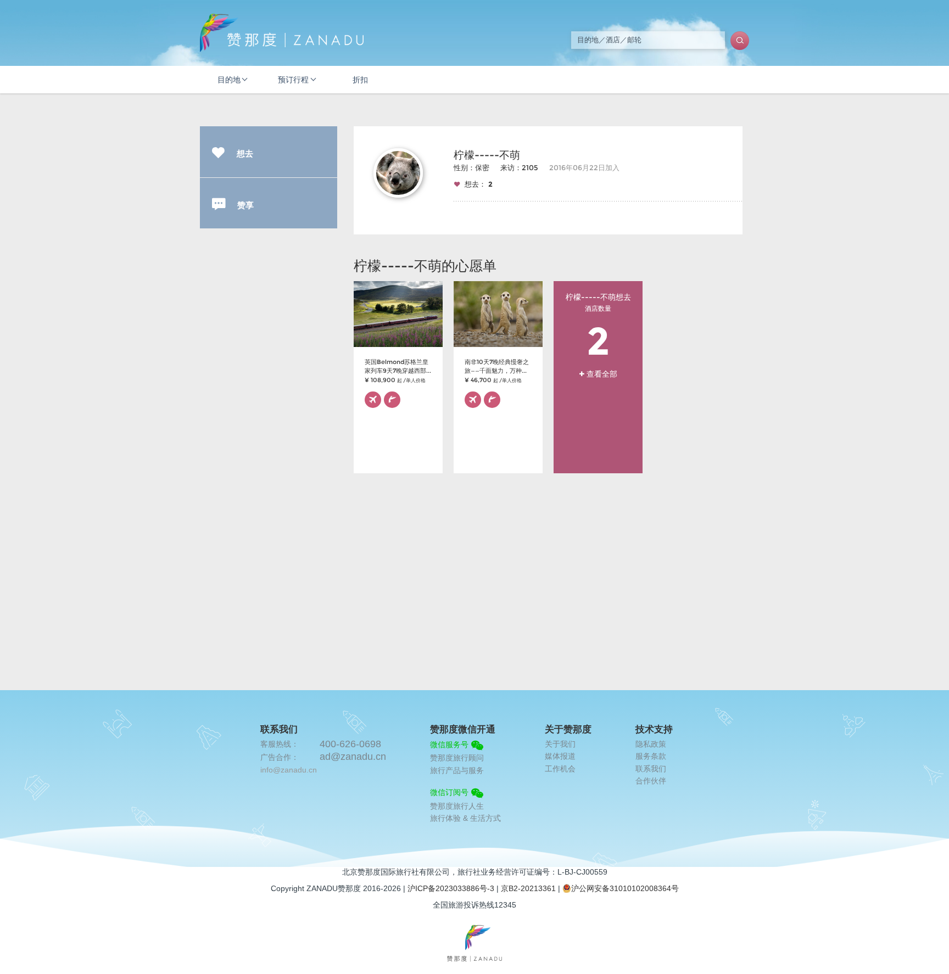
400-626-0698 (350, 743)
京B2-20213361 (528, 888)
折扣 (360, 79)
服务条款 (650, 756)
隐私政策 (650, 744)
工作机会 (560, 768)
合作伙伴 (650, 780)
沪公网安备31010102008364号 (625, 888)
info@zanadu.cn (288, 769)
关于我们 (560, 744)
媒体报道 (560, 756)
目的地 (229, 79)
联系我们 (650, 768)
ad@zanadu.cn (353, 756)
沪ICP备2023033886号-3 (450, 888)
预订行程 (293, 79)
